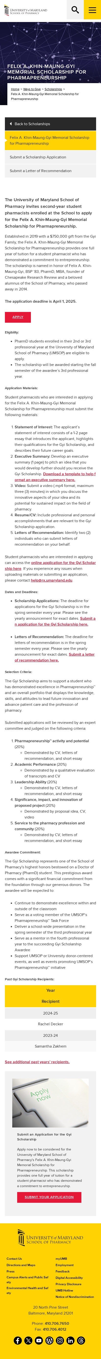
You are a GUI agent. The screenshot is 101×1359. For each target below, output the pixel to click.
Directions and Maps (21, 1265)
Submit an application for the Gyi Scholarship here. (55, 621)
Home (15, 89)
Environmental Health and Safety (27, 1290)
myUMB (61, 1258)
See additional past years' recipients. (37, 1062)
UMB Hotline (64, 1290)
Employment (65, 1265)
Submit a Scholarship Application (38, 157)
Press (10, 1271)
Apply (18, 317)
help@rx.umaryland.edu (51, 580)
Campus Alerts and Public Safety (27, 1280)
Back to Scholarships (32, 124)
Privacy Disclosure (68, 1284)
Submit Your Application (49, 1197)
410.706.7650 (57, 1324)
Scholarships (53, 89)
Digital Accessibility (69, 1278)
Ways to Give (32, 89)
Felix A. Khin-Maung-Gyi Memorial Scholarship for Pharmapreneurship (49, 140)
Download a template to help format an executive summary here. (55, 477)
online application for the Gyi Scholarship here (50, 566)
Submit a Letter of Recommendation (41, 171)
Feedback (63, 1271)
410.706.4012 (54, 1329)
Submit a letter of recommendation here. (55, 657)
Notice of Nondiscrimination (75, 1297)
